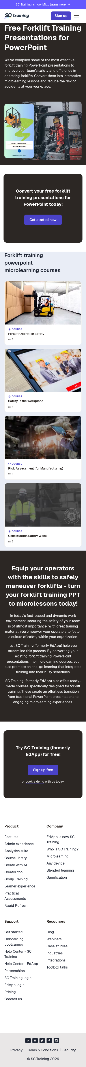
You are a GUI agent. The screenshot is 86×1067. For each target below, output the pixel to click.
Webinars (54, 939)
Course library (15, 858)
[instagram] (56, 1041)
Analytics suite (16, 851)
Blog (50, 932)
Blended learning (60, 870)
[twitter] (42, 1041)
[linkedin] (28, 1041)
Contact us (13, 999)
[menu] (76, 16)
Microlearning (58, 856)
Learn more (58, 4)
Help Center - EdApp (21, 963)
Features (11, 837)
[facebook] (49, 1041)
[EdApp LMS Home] (16, 15)
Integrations (56, 960)
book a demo (35, 781)
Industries (55, 953)
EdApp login (14, 985)
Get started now (43, 219)
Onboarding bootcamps (14, 942)
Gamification (57, 877)
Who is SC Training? (63, 849)
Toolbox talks (57, 967)
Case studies (57, 946)
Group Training (16, 879)
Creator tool (13, 872)
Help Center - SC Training (18, 954)
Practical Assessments (15, 896)
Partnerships (14, 971)
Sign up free (43, 770)
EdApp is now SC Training (61, 839)
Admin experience (19, 844)
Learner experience (19, 886)
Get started (13, 932)
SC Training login (18, 978)
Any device (56, 863)
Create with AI (15, 865)
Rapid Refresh (16, 905)
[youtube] (35, 1041)
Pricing (10, 992)
